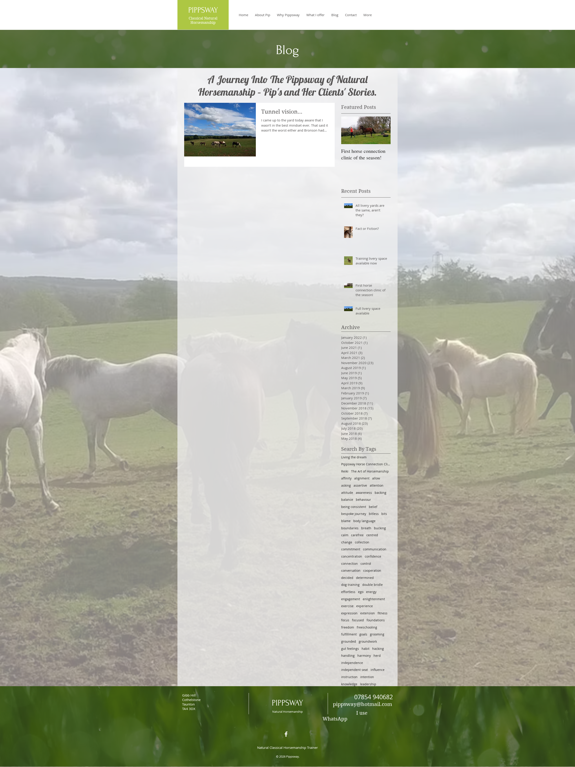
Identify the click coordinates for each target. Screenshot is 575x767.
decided (347, 578)
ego (360, 592)
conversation (350, 570)
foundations (376, 620)
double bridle (372, 584)
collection (362, 542)
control (365, 563)
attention (376, 485)
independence (352, 663)
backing (380, 492)
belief (373, 507)
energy (371, 592)
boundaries (349, 528)
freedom (347, 627)
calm (344, 535)
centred (372, 535)
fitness (382, 613)
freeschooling (367, 627)
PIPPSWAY (287, 703)
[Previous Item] (348, 130)
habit (365, 648)
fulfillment (349, 634)
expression (349, 613)
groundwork (368, 641)
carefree (357, 535)
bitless (374, 514)
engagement (350, 599)
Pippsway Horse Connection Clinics (366, 464)
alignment (361, 478)
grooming (377, 634)
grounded (348, 641)
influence (378, 670)
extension (367, 613)
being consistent (353, 507)
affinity (346, 478)
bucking (380, 528)
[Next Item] (383, 130)
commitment (350, 549)
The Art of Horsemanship (370, 471)
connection (349, 563)
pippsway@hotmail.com (362, 704)
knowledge (349, 684)
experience (364, 606)
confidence (373, 556)
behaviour (363, 499)
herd (377, 655)
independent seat (354, 670)
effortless (348, 592)
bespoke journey (353, 514)
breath (366, 528)
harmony (364, 655)
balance (347, 499)
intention (367, 677)
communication (374, 549)
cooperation (372, 570)
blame (346, 521)
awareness (364, 492)
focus (345, 620)
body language (364, 521)
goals (363, 634)
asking (346, 485)
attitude (347, 492)
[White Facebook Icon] (286, 734)
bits (384, 514)
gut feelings (350, 648)
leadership (368, 684)
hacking (378, 648)
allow (376, 478)
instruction (349, 677)
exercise (347, 606)
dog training (350, 584)
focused (358, 620)
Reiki (344, 471)
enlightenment (374, 599)
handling (348, 655)
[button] (315, 14)
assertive (360, 485)
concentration (351, 556)
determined (365, 578)
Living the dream (354, 457)
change (346, 542)
